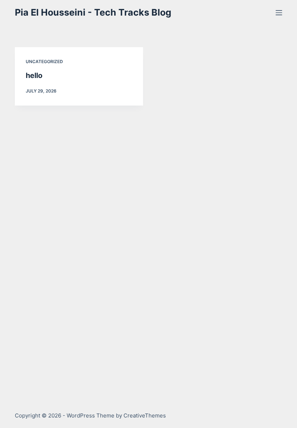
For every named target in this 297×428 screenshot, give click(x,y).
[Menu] (279, 12)
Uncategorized (44, 61)
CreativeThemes (145, 415)
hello (34, 75)
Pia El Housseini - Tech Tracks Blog (93, 12)
